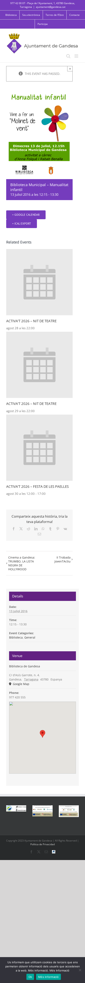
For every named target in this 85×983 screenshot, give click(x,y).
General (29, 637)
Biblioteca (16, 637)
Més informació (48, 976)
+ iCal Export (21, 223)
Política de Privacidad (42, 844)
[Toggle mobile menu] (76, 56)
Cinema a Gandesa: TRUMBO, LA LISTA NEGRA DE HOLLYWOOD (21, 563)
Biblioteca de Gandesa (24, 666)
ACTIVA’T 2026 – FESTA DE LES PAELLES (37, 486)
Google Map (20, 684)
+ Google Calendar (26, 215)
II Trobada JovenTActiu (62, 559)
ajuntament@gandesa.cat (50, 7)
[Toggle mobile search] (68, 56)
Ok (30, 976)
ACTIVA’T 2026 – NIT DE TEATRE (31, 321)
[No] (80, 970)
